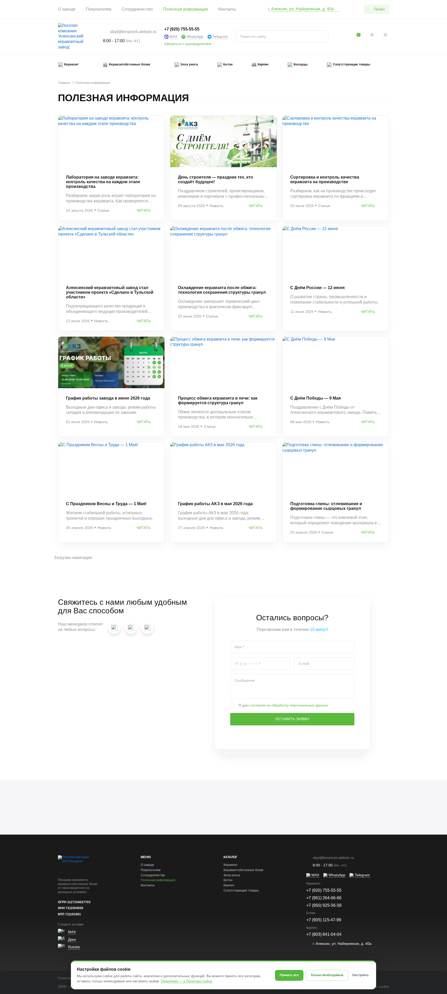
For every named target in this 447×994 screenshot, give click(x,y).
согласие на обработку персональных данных (289, 705)
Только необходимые (327, 975)
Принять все (289, 975)
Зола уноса (232, 875)
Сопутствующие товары (241, 890)
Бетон (228, 880)
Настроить (360, 975)
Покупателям (98, 9)
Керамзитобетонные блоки (243, 870)
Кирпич (229, 885)
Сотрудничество (137, 9)
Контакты (227, 9)
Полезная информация (185, 9)
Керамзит (231, 865)
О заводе (67, 9)
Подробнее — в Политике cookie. (187, 981)
